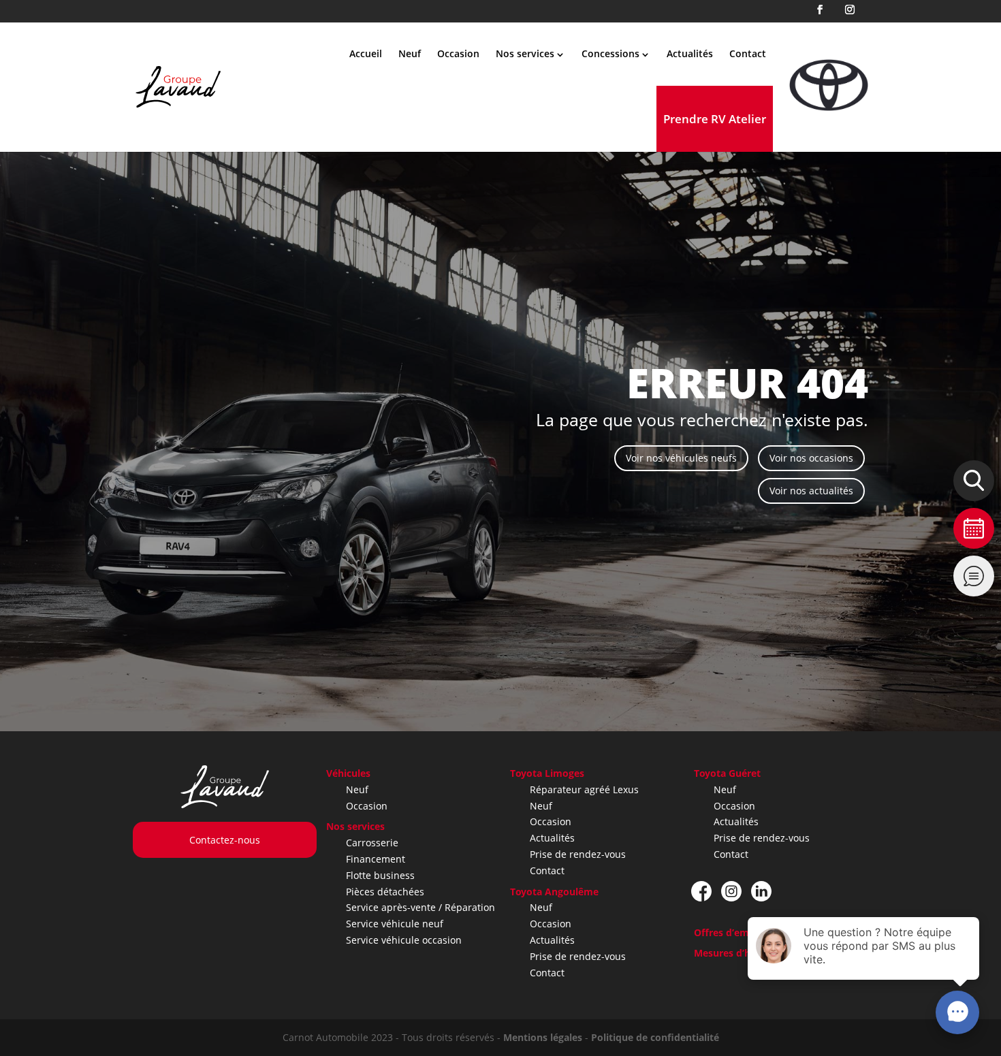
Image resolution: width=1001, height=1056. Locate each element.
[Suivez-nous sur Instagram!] (731, 891)
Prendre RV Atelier (714, 119)
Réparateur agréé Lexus (584, 789)
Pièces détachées (385, 891)
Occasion (458, 53)
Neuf (409, 53)
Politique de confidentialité (655, 1037)
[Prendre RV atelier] (973, 528)
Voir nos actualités (811, 490)
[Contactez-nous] (973, 576)
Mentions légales (542, 1037)
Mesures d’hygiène (737, 952)
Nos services (355, 826)
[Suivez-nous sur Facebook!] (701, 891)
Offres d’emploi (730, 932)
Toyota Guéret (727, 773)
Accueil (365, 53)
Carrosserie (372, 842)
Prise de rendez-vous (578, 854)
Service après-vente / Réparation (420, 907)
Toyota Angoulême (554, 891)
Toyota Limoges (547, 773)
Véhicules (348, 773)
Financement (375, 858)
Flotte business (380, 875)
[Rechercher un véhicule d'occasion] (973, 480)
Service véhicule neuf (394, 923)
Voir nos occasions (811, 457)
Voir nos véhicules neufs (681, 457)
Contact (747, 53)
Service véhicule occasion (404, 939)
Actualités (690, 53)
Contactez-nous (224, 839)
